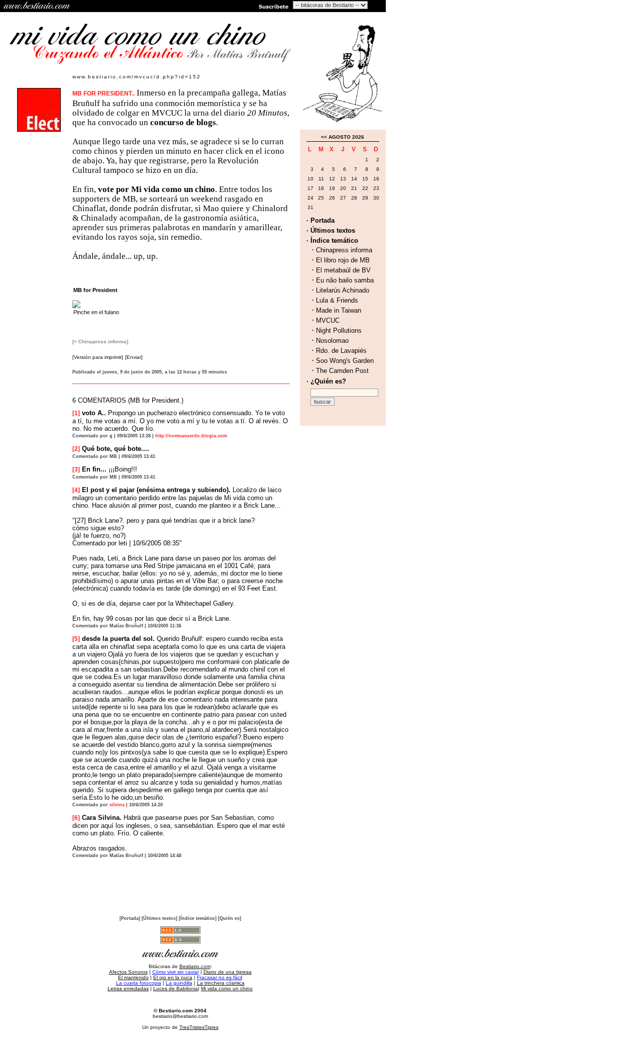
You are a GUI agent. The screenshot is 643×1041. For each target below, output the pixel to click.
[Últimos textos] (159, 918)
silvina (117, 804)
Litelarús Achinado (342, 290)
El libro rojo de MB (343, 260)
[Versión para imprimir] (97, 357)
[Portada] (130, 918)
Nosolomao (332, 340)
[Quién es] (229, 918)
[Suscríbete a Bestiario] (272, 6)
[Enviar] (134, 357)
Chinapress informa (344, 250)
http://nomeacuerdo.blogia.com (191, 435)
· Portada (320, 220)
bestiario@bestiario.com (180, 1016)
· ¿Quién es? (326, 381)
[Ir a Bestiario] (37, 6)
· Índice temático (332, 240)
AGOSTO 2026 (346, 137)
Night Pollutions (339, 330)
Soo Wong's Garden (345, 360)
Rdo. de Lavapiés (341, 350)
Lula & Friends (337, 300)
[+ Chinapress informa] (100, 341)
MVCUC (328, 320)
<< (324, 137)
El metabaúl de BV (343, 270)
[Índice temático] (198, 918)
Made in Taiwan (338, 310)
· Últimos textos (330, 230)
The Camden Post (342, 370)
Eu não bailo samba (345, 280)
